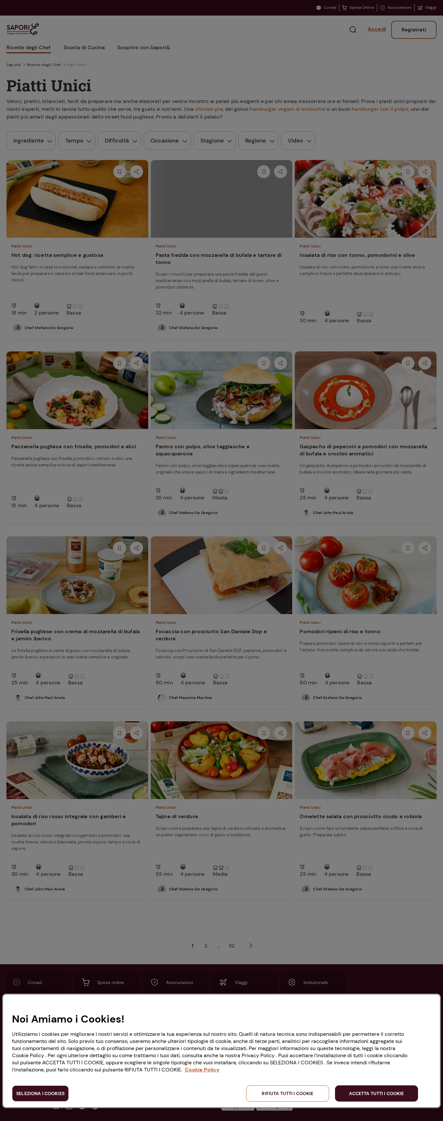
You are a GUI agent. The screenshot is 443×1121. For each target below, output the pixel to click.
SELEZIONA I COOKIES (40, 1093)
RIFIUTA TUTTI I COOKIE (287, 1093)
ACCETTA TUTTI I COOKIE (376, 1093)
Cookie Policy (202, 1069)
